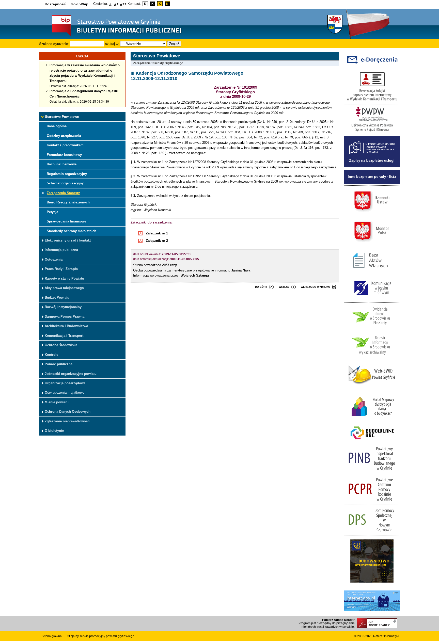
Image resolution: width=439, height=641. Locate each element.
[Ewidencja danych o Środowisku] (372, 328)
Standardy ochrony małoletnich (71, 231)
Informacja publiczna (61, 250)
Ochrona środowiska (61, 345)
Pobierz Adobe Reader (338, 619)
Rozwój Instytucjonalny (63, 307)
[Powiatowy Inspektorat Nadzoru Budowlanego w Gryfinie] (372, 471)
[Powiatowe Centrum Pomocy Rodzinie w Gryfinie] (372, 502)
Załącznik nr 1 (157, 233)
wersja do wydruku (315, 286)
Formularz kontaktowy (64, 155)
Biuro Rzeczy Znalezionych (68, 202)
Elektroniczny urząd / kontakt (68, 240)
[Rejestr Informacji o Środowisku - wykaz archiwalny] (372, 356)
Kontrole (51, 355)
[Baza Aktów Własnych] (372, 271)
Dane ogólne (57, 126)
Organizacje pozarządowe (65, 383)
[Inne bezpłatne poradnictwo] (372, 183)
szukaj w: (112, 44)
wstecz (284, 286)
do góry (261, 286)
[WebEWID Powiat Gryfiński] (372, 387)
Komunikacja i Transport (64, 336)
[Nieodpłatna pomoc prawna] (372, 166)
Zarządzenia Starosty (63, 193)
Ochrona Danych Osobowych (67, 411)
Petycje (52, 212)
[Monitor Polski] (372, 244)
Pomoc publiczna (58, 364)
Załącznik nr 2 (157, 241)
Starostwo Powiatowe (62, 117)
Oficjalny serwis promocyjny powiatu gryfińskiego (100, 636)
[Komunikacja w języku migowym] (372, 299)
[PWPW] (372, 132)
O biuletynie (54, 430)
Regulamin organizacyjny (67, 174)
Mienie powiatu (57, 402)
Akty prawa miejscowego (64, 288)
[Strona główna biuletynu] (111, 36)
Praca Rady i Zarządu (61, 269)
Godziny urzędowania (64, 136)
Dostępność (55, 4)
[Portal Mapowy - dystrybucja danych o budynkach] (372, 420)
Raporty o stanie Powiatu (64, 278)
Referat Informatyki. (386, 636)
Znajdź (174, 44)
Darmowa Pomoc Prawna (64, 316)
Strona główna (52, 636)
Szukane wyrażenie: (54, 44)
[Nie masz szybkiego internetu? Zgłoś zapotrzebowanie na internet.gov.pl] (372, 612)
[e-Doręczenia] (372, 64)
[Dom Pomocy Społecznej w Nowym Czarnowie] (372, 533)
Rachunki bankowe (61, 164)
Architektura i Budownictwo (66, 326)
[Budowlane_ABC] (372, 440)
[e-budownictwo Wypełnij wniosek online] (372, 584)
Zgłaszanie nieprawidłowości (67, 421)
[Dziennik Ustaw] (372, 213)
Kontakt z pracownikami (66, 145)
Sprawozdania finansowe (66, 221)
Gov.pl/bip (79, 4)
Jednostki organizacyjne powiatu (71, 374)
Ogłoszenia (53, 259)
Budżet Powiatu (57, 297)
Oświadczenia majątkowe (64, 392)
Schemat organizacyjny (65, 183)
